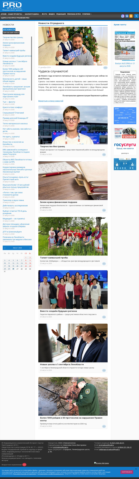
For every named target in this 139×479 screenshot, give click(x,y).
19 (13, 266)
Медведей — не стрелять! (14, 218)
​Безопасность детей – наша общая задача (14, 80)
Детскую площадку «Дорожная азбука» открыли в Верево (16, 225)
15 (26, 263)
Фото (44, 14)
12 (13, 263)
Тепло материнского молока (15, 123)
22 (26, 266)
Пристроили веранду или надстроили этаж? (13, 95)
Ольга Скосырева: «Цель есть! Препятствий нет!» (15, 178)
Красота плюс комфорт (13, 107)
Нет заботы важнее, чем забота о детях (17, 130)
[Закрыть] (136, 469)
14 (21, 263)
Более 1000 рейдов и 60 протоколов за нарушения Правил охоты (14, 71)
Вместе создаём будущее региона (58, 311)
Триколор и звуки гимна (13, 200)
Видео (52, 14)
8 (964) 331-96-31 (125, 447)
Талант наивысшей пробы (54, 258)
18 (9, 266)
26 (13, 269)
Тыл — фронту (9, 102)
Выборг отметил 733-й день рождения (15, 212)
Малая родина (32, 14)
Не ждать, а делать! (11, 136)
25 (9, 269)
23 (30, 266)
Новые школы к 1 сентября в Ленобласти (62, 364)
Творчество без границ (52, 146)
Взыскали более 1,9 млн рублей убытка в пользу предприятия (16, 186)
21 (21, 266)
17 (5, 266)
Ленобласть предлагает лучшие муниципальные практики (16, 87)
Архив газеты (120, 24)
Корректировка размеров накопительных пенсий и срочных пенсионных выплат (17, 169)
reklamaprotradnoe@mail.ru (109, 449)
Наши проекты (15, 14)
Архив (3, 14)
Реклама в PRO (74, 14)
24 (5, 269)
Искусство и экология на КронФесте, (13, 143)
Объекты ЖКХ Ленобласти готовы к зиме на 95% (17, 160)
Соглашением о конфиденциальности (50, 474)
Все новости (9, 29)
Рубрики (86, 14)
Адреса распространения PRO (15, 18)
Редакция (61, 14)
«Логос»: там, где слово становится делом (13, 193)
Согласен (127, 472)
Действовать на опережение (15, 205)
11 (9, 263)
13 (17, 263)
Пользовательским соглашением (24, 474)
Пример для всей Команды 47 (15, 118)
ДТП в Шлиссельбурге (12, 232)
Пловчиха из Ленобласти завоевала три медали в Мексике (17, 238)
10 (5, 263)
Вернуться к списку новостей (50, 101)
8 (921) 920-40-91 (117, 443)
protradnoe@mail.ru (60, 447)
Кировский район (11, 33)
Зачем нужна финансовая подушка (58, 202)
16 (30, 263)
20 (17, 266)
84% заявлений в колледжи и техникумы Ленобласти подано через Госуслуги (16, 151)
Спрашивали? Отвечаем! (13, 113)
